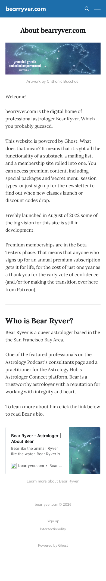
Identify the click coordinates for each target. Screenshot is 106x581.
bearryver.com (25, 9)
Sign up (53, 521)
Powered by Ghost (53, 545)
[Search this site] (87, 9)
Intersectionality (53, 529)
